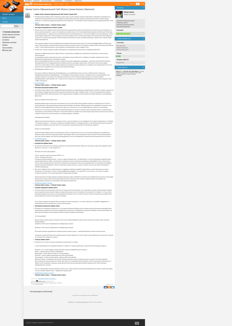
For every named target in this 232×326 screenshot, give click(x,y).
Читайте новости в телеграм (11, 34)
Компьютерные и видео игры (42, 4)
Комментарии (78, 1)
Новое (67, 4)
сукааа (35, 283)
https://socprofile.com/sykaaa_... (47, 278)
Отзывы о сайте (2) (123, 59)
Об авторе (120, 8)
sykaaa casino (52, 283)
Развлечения (58, 1)
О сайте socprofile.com (124, 38)
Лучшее (56, 4)
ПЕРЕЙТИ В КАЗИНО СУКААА (44, 273)
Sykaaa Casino (42, 281)
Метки (4, 18)
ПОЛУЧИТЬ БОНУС (41, 139)
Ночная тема (8, 50)
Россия (60, 283)
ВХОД (37, 23)
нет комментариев (38, 284)
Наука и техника (47, 1)
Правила (5, 45)
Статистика (132, 14)
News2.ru (28, 322)
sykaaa (47, 283)
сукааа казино (41, 283)
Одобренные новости (122, 22)
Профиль (126, 14)
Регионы (5, 22)
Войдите (70, 302)
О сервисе (34, 322)
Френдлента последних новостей (125, 24)
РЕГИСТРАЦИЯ (39, 83)
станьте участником (82, 302)
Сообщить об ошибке (8, 37)
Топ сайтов (5, 40)
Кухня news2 (68, 1)
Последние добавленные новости (125, 20)
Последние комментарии (123, 26)
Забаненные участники (9, 42)
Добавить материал (8, 14)
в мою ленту (133, 4)
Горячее (61, 4)
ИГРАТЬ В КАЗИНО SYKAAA (43, 183)
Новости (37, 1)
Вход (142, 4)
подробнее (118, 75)
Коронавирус (28, 1)
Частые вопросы (7, 47)
